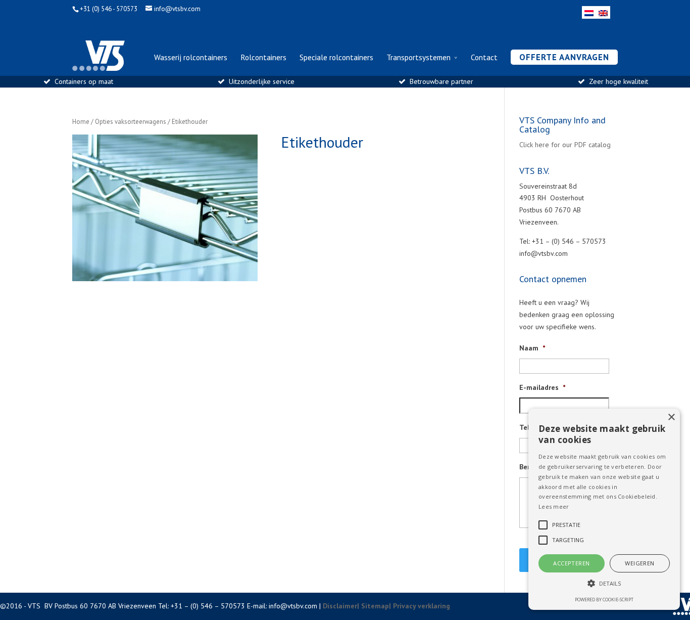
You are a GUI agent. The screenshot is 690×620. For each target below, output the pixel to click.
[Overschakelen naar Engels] (603, 12)
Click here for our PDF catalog (565, 144)
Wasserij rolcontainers (190, 58)
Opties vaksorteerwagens (130, 121)
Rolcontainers (263, 58)
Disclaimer (340, 605)
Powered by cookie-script (604, 599)
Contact (484, 58)
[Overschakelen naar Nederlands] (589, 12)
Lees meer (553, 506)
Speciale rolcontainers (336, 58)
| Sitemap (373, 605)
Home (80, 121)
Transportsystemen (418, 58)
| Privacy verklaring (419, 605)
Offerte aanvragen (564, 57)
